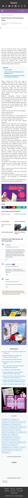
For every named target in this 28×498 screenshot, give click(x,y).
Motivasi (15, 422)
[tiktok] (19, 6)
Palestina (14, 434)
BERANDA (7, 488)
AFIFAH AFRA (8, 264)
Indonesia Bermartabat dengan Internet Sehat (14, 384)
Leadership (14, 444)
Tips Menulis (6, 434)
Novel (4, 449)
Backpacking (14, 427)
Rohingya (10, 449)
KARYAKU (22, 427)
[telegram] (24, 207)
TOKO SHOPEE (19, 488)
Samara (22, 422)
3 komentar (3, 24)
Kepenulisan (6, 422)
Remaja (17, 437)
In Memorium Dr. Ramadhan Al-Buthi (12, 369)
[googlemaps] (25, 6)
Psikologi (15, 419)
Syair (18, 429)
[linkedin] (16, 6)
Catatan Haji (12, 442)
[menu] (3, 11)
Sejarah (11, 429)
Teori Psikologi (6, 439)
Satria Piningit (6, 452)
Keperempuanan (13, 432)
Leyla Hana (8, 244)
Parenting (5, 427)
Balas (7, 259)
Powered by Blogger (18, 495)
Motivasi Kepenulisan (7, 437)
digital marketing (6, 447)
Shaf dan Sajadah (8, 69)
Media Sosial (22, 442)
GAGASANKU (6, 419)
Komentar (5, 482)
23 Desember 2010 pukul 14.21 (12, 247)
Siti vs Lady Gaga (5, 221)
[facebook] (3, 6)
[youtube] (9, 6)
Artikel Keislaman (7, 424)
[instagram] (12, 6)
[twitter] (6, 6)
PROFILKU (12, 488)
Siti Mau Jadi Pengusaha (19, 221)
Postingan (5, 480)
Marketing (22, 432)
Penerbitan (16, 447)
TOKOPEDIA (6, 490)
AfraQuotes (18, 449)
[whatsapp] (22, 6)
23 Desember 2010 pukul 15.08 (12, 281)
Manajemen (16, 424)
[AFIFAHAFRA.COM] (14, 3)
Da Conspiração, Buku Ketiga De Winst (12, 359)
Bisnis (4, 432)
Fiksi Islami (5, 444)
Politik (23, 447)
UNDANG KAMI (14, 493)
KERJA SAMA (20, 490)
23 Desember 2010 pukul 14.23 (12, 266)
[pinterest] (14, 207)
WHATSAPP (13, 490)
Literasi (4, 429)
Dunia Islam (15, 439)
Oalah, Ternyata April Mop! (7, 232)
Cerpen (4, 442)
